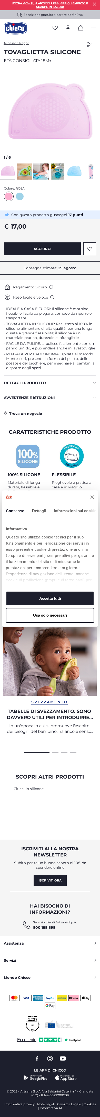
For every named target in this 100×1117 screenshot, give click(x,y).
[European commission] (59, 1024)
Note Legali (46, 1104)
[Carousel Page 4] (73, 751)
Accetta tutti (50, 598)
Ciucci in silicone (29, 788)
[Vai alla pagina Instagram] (50, 1058)
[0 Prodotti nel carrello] (80, 29)
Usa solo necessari (50, 615)
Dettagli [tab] (39, 511)
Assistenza (14, 943)
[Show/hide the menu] (93, 28)
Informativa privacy (19, 1104)
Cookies (90, 1104)
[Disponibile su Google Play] (35, 1078)
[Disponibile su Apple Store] (66, 1078)
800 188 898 (44, 927)
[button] (50, 115)
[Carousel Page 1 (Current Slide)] (36, 751)
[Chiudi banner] (92, 497)
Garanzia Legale (69, 1104)
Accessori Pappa (16, 43)
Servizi (10, 960)
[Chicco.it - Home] (15, 28)
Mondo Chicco (17, 977)
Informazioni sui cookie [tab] (75, 511)
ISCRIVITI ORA (50, 880)
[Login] (68, 28)
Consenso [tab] (15, 511)
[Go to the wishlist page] (55, 28)
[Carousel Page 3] (64, 751)
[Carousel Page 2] (55, 751)
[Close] (94, 4)
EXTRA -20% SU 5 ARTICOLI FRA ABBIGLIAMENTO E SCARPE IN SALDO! (50, 5)
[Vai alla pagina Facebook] (37, 1058)
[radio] (9, 196)
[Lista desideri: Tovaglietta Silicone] (89, 248)
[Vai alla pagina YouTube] (63, 1058)
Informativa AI (51, 1108)
